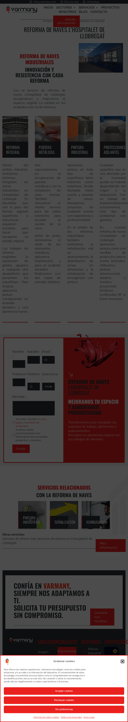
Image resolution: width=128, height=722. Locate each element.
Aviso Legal (88, 717)
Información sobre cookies (46, 717)
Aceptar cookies (64, 690)
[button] (122, 661)
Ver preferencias (64, 709)
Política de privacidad (71, 717)
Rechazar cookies (64, 700)
